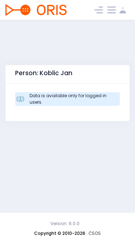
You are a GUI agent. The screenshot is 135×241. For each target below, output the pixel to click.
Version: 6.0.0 (65, 223)
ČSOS (95, 233)
